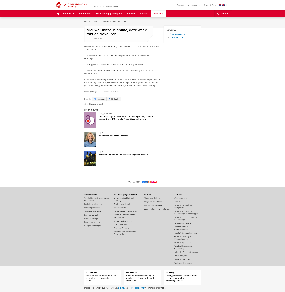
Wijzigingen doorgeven (153, 205)
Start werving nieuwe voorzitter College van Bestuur (123, 155)
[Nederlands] (220, 5)
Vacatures (178, 201)
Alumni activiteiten (152, 198)
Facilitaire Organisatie (183, 263)
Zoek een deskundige (123, 204)
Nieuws (106, 21)
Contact (180, 5)
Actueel (97, 21)
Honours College (91, 218)
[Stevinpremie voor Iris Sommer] (90, 139)
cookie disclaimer (136, 288)
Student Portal (210, 5)
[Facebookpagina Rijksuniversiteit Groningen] (143, 182)
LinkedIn (115, 99)
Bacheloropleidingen (93, 204)
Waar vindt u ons (181, 198)
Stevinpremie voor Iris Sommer (113, 136)
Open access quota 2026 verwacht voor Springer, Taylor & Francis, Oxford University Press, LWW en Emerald (125, 117)
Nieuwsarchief (176, 37)
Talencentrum (120, 207)
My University (194, 5)
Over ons (88, 21)
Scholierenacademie (92, 211)
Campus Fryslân (180, 256)
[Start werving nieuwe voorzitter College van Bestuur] (90, 158)
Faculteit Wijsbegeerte (183, 242)
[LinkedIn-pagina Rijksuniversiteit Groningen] (146, 182)
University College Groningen (186, 252)
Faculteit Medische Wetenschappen (181, 228)
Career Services (120, 224)
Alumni (147, 194)
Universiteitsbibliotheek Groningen (124, 199)
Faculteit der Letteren (183, 223)
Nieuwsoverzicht (177, 34)
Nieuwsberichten (119, 21)
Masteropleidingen (92, 207)
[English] (223, 5)
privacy (121, 288)
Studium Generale (121, 228)
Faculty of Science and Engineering (183, 247)
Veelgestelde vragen (92, 226)
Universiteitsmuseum (123, 221)
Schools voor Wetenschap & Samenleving (126, 232)
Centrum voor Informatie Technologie (124, 216)
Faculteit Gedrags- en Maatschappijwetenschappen (186, 212)
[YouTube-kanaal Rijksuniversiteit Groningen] (155, 182)
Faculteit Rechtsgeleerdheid (185, 233)
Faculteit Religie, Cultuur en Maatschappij (185, 218)
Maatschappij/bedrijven (125, 194)
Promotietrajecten (92, 222)
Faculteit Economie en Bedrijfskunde (183, 206)
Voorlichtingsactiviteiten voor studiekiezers (96, 199)
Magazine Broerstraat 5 (154, 201)
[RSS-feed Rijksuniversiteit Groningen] (149, 182)
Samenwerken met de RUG (125, 211)
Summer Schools (91, 215)
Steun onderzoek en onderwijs (157, 209)
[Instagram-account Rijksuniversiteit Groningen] (152, 182)
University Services (182, 259)
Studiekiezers (90, 194)
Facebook (101, 99)
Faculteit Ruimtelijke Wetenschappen (182, 237)
